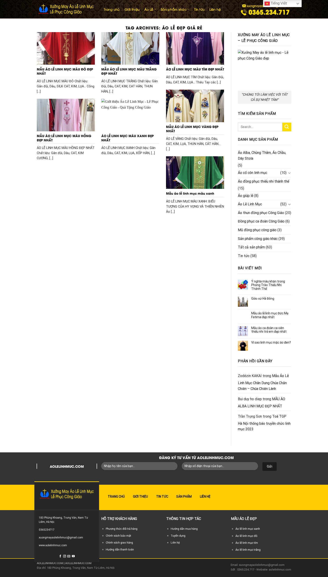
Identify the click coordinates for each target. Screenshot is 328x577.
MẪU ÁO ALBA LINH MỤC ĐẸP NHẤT (261, 402)
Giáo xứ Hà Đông (262, 298)
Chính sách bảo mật (118, 535)
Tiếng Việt (278, 3)
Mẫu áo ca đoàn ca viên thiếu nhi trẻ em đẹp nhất (268, 330)
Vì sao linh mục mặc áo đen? (271, 342)
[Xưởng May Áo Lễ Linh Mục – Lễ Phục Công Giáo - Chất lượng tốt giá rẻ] (66, 9)
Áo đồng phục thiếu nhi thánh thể (263, 181)
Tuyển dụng (178, 535)
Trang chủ (112, 9)
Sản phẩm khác (174, 9)
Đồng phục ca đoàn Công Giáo (261, 221)
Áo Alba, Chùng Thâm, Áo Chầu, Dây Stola (262, 155)
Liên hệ (215, 9)
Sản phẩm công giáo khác (258, 239)
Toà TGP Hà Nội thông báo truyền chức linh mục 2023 (264, 422)
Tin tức (199, 9)
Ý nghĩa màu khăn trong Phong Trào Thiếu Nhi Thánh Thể (268, 285)
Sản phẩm (184, 496)
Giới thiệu (132, 9)
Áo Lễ (148, 9)
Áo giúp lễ (245, 196)
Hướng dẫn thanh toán (120, 549)
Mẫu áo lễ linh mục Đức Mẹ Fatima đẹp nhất (269, 315)
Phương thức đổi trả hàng (121, 528)
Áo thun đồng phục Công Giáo (261, 213)
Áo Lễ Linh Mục (250, 204)
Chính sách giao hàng (119, 542)
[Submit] (286, 127)
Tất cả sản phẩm (251, 247)
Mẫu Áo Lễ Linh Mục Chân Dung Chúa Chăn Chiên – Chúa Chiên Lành (263, 382)
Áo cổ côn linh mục (252, 173)
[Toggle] (289, 172)
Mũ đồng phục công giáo (257, 230)
